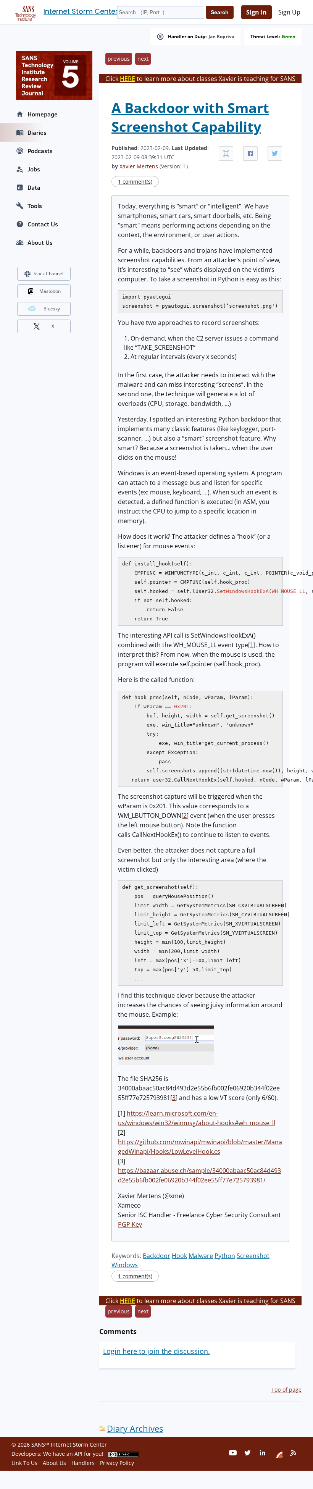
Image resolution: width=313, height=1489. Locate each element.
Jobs (33, 169)
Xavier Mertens (138, 166)
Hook (179, 1256)
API (78, 1453)
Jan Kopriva (221, 37)
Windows (124, 1265)
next (142, 58)
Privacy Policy (117, 1462)
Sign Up (289, 12)
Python (225, 1256)
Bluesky (52, 308)
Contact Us (42, 224)
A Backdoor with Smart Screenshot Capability (190, 117)
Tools (34, 206)
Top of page (286, 1389)
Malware (201, 1256)
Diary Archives (135, 1428)
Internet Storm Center (81, 11)
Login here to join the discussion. (156, 1351)
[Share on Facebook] (250, 153)
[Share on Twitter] (275, 153)
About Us (40, 242)
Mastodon (50, 291)
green (288, 37)
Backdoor (156, 1256)
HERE (127, 78)
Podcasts (40, 151)
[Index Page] (24, 12)
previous (119, 58)
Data (33, 187)
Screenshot (253, 1256)
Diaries (37, 132)
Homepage (42, 114)
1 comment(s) (135, 181)
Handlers (83, 1462)
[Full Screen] (226, 153)
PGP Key (130, 1224)
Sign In (256, 12)
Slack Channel (48, 273)
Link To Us (24, 1462)
